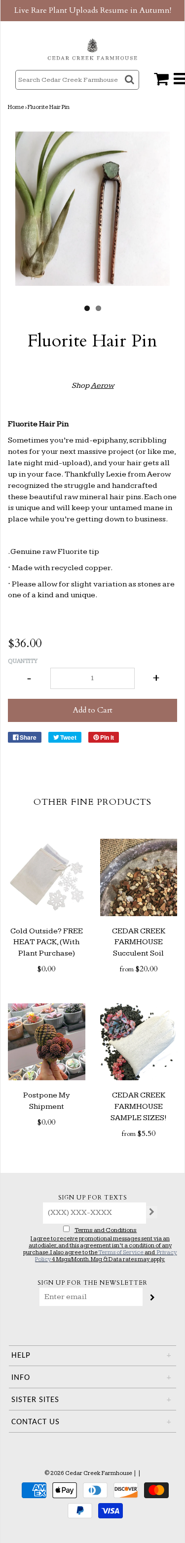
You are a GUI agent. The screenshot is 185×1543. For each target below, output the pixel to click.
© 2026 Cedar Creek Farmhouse (88, 1473)
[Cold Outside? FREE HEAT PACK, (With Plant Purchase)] (46, 877)
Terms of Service (121, 1252)
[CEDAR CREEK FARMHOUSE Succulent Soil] (139, 877)
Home (16, 107)
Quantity (22, 661)
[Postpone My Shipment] (46, 1042)
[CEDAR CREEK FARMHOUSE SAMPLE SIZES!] (139, 1042)
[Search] (130, 88)
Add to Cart (92, 710)
